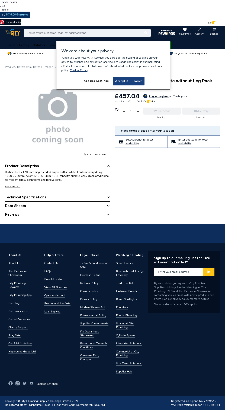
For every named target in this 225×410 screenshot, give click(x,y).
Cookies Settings (96, 81)
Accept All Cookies (128, 81)
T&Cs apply (189, 304)
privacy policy (181, 299)
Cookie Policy (79, 70)
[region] (113, 65)
